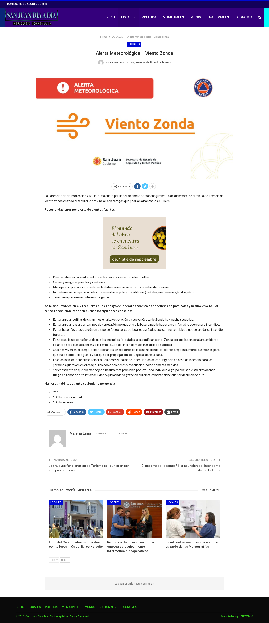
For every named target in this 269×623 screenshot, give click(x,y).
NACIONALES (219, 17)
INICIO (110, 17)
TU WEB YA (247, 616)
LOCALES (128, 17)
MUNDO (196, 17)
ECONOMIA (243, 17)
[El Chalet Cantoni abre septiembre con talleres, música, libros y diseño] (76, 519)
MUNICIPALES (173, 17)
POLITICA (149, 17)
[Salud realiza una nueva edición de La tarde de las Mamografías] (193, 519)
